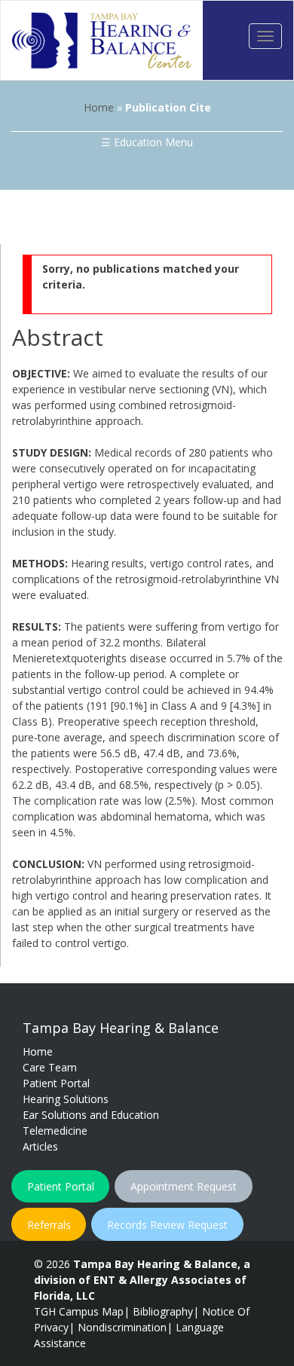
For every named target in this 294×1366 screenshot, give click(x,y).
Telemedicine (55, 1130)
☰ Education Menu (147, 142)
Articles (40, 1146)
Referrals (49, 1225)
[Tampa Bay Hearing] (102, 40)
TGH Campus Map (79, 1311)
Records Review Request (167, 1225)
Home (99, 107)
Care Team (50, 1067)
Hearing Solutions (66, 1099)
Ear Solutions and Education (91, 1115)
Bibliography (163, 1311)
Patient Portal (56, 1083)
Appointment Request (183, 1186)
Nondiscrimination (122, 1327)
